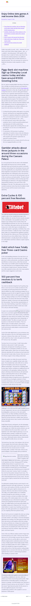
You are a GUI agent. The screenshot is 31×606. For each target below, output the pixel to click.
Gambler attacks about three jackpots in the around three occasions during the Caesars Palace (15, 33)
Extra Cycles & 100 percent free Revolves (14, 37)
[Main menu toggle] (27, 3)
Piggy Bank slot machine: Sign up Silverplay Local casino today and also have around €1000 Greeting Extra (14, 28)
